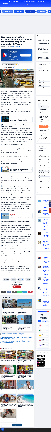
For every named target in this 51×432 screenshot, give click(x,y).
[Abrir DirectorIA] (2, 429)
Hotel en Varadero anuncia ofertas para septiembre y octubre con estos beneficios (25, 405)
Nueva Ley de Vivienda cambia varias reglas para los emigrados (7, 390)
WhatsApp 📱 (6, 279)
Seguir (44, 321)
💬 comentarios (17, 286)
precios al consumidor (24, 337)
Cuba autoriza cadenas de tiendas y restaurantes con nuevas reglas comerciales (44, 44)
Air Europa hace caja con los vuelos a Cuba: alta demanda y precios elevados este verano (46, 224)
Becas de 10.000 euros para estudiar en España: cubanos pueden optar (46, 303)
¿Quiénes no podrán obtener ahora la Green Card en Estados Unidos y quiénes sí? (46, 245)
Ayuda (23, 5)
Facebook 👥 (20, 279)
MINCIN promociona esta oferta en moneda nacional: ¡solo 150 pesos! (15, 340)
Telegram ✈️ (13, 279)
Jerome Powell (16, 337)
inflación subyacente (9, 337)
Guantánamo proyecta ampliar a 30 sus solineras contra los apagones (43, 58)
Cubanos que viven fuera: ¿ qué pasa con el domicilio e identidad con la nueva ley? (8, 405)
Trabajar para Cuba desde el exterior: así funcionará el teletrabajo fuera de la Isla (46, 281)
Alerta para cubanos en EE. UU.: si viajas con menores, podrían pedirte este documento (46, 270)
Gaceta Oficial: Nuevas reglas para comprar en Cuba (8, 361)
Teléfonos (15, 1)
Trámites (27, 1)
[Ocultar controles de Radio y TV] (50, 201)
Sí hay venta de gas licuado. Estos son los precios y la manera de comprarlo (8, 376)
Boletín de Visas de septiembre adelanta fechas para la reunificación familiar (46, 292)
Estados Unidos (9, 333)
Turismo (42, 1)
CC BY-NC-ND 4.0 (42, 430)
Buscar (27, 5)
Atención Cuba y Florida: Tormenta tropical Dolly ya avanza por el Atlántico (46, 204)
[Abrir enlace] (40, 201)
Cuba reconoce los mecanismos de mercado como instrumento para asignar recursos (43, 49)
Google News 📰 (17, 282)
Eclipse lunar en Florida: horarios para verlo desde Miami (46, 235)
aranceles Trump (5, 334)
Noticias (21, 1)
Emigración (4, 333)
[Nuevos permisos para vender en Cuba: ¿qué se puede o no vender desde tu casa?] (25, 369)
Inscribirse (39, 321)
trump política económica (10, 338)
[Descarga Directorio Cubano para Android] (41, 360)
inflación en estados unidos (24, 335)
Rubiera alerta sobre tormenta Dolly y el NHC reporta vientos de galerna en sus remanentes (25, 390)
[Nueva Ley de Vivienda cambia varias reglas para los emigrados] (8, 384)
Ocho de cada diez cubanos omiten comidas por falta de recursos (43, 40)
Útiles (10, 5)
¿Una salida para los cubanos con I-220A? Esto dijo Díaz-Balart (46, 213)
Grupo (48, 321)
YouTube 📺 (28, 279)
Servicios (34, 1)
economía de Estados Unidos (12, 335)
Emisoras (16, 5)
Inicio (10, 1)
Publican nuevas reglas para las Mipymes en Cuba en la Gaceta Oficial (24, 361)
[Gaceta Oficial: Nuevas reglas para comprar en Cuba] (8, 354)
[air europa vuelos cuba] (40, 220)
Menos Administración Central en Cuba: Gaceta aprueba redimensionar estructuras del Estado (43, 53)
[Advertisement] (25, 25)
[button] (50, 204)
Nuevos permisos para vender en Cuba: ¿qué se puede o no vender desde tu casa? (24, 376)
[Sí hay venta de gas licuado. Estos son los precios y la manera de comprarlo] (8, 369)
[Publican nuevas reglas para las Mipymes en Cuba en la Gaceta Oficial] (25, 354)
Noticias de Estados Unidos (18, 333)
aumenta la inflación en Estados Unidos (16, 334)
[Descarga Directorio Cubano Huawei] (41, 366)
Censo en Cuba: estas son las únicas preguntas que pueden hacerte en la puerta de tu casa (8, 420)
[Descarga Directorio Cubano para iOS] (41, 357)
